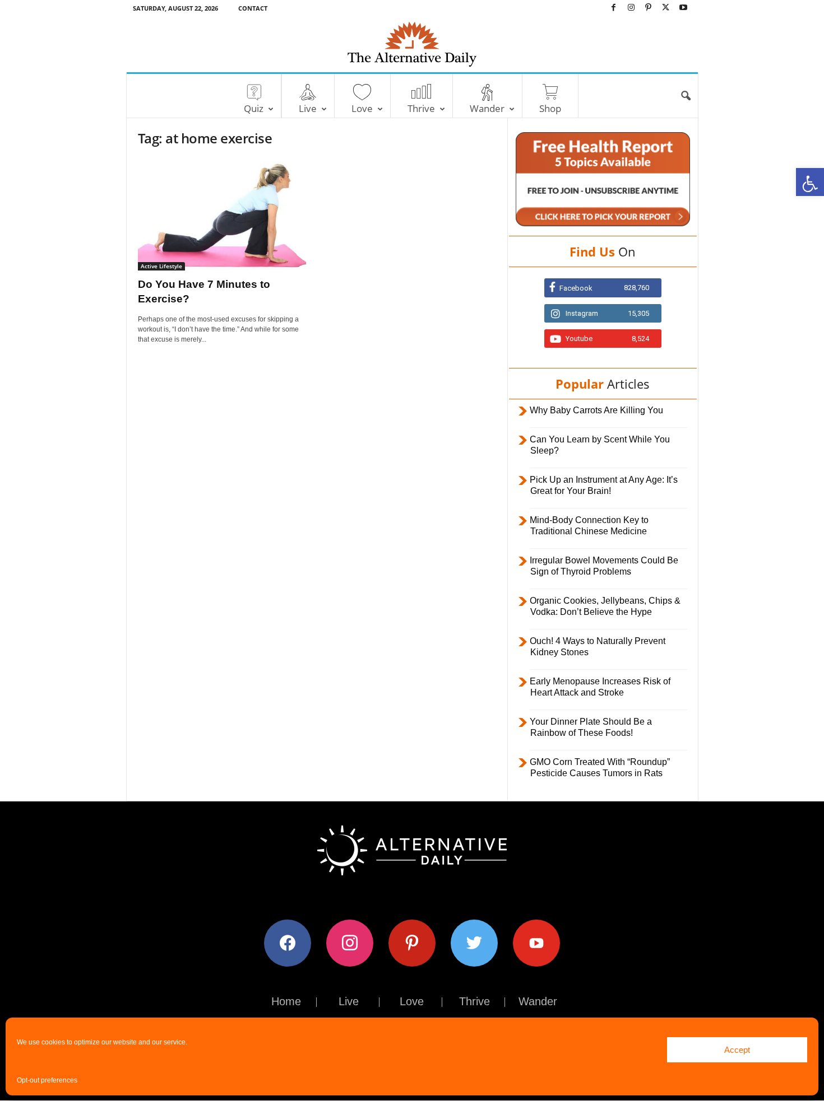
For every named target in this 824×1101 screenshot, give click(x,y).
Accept (737, 1050)
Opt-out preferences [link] (47, 1080)
